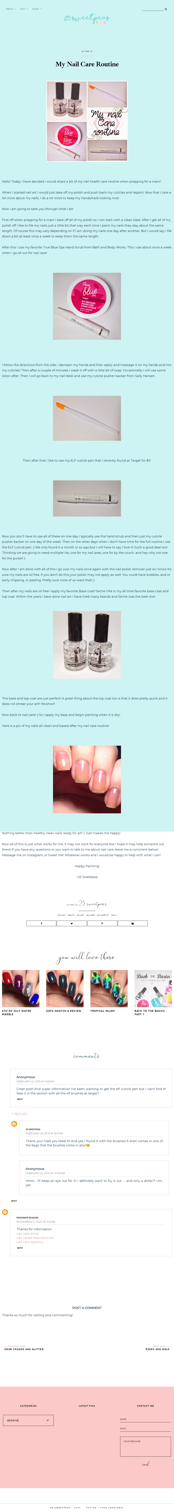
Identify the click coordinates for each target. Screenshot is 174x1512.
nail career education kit (35, 1238)
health (71, 915)
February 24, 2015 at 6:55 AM (35, 1081)
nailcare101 (103, 915)
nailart (80, 915)
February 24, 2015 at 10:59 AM (45, 1173)
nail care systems (29, 1242)
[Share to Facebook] (41, 923)
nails (114, 915)
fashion (61, 915)
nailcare (90, 915)
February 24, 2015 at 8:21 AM (44, 1133)
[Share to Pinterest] (102, 923)
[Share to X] (72, 923)
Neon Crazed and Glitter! (24, 1349)
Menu (10, 9)
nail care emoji (27, 1234)
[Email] (133, 923)
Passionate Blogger (27, 1217)
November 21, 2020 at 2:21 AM (35, 1221)
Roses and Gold (158, 1349)
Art (22, 9)
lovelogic (116, 1507)
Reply (20, 1099)
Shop (35, 9)
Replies (20, 1114)
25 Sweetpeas (33, 1129)
